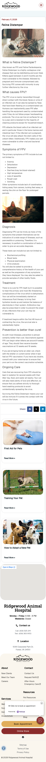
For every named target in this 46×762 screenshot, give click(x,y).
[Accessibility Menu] (4, 748)
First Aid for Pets (13, 448)
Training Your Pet (13, 498)
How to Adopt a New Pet (17, 547)
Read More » (9, 458)
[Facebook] (23, 737)
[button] (40, 720)
